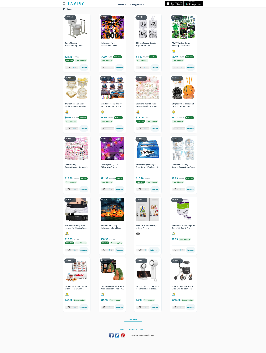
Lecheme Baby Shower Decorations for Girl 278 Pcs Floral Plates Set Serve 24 (147, 105)
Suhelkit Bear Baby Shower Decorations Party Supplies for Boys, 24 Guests (183, 166)
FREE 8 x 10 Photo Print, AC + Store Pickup (147, 226)
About (123, 329)
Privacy (133, 329)
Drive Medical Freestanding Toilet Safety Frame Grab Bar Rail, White (75, 44)
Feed (142, 329)
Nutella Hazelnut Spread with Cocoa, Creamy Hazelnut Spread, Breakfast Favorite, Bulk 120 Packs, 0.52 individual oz (76, 287)
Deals (121, 4)
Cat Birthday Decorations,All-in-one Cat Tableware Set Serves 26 (76, 166)
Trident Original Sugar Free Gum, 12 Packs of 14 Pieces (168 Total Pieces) (147, 166)
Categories (136, 4)
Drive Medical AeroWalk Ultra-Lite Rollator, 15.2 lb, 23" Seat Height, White (183, 287)
